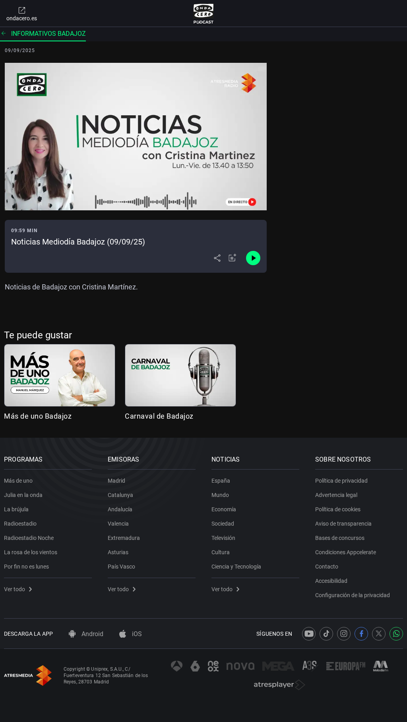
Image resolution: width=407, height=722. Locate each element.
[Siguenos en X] (379, 633)
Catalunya (120, 495)
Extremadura (124, 538)
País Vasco (121, 566)
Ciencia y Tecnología (236, 566)
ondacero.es (21, 18)
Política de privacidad (341, 480)
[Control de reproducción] (253, 258)
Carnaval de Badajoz (159, 416)
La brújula (16, 509)
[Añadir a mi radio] (232, 258)
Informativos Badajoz (48, 33)
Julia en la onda (23, 495)
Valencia (118, 523)
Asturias (118, 552)
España (220, 480)
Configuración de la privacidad (352, 595)
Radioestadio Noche (29, 538)
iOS (136, 634)
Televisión (223, 538)
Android (91, 634)
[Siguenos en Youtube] (309, 633)
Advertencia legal (336, 495)
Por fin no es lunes (26, 566)
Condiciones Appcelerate (345, 552)
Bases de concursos (339, 538)
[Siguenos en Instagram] (344, 633)
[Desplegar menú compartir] (217, 258)
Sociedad (222, 523)
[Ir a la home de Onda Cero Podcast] (203, 13)
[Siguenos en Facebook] (361, 633)
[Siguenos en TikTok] (326, 633)
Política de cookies (337, 509)
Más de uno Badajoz (38, 416)
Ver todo (14, 589)
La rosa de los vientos (30, 552)
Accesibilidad (331, 581)
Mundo (220, 495)
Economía (223, 509)
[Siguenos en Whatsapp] (396, 633)
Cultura (220, 552)
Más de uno (18, 480)
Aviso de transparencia (343, 523)
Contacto (326, 566)
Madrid (116, 480)
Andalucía (120, 509)
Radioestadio (20, 523)
